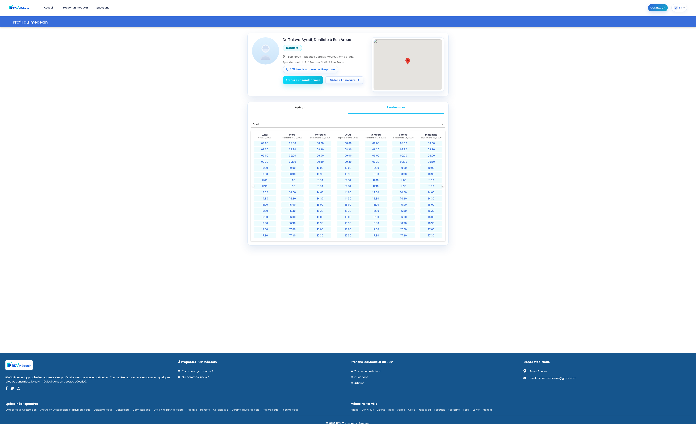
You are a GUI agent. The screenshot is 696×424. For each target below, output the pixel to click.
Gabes (401, 409)
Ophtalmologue (103, 409)
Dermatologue (141, 409)
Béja (391, 409)
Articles (359, 383)
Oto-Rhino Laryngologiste (169, 409)
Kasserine (454, 409)
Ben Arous (368, 409)
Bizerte (381, 409)
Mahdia (487, 409)
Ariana (355, 409)
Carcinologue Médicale (245, 409)
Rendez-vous (396, 107)
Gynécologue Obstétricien (21, 409)
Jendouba (425, 409)
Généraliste (123, 409)
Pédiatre (192, 409)
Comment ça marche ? (198, 371)
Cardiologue (220, 409)
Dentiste (205, 409)
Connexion (657, 7)
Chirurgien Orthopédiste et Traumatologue (65, 409)
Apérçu (300, 107)
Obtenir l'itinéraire (343, 80)
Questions (361, 377)
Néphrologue (270, 409)
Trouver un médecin (367, 371)
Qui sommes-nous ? (195, 377)
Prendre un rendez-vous (303, 80)
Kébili (466, 409)
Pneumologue (290, 409)
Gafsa (411, 409)
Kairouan (439, 409)
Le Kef (476, 409)
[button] (407, 61)
